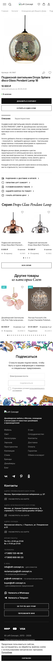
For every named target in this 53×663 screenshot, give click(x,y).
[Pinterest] (21, 476)
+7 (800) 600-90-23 (13, 557)
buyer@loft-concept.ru (14, 583)
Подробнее (6, 652)
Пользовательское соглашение (19, 639)
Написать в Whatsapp (18, 593)
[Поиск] (9, 4)
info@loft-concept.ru (14, 567)
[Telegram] (13, 476)
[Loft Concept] (26, 4)
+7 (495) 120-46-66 (13, 553)
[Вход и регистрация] (48, 4)
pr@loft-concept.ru (13, 578)
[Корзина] (43, 4)
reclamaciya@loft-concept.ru (18, 571)
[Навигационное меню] (4, 4)
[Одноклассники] (29, 476)
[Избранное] (38, 4)
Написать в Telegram (18, 598)
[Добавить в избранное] (50, 72)
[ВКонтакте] (6, 476)
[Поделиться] (43, 72)
